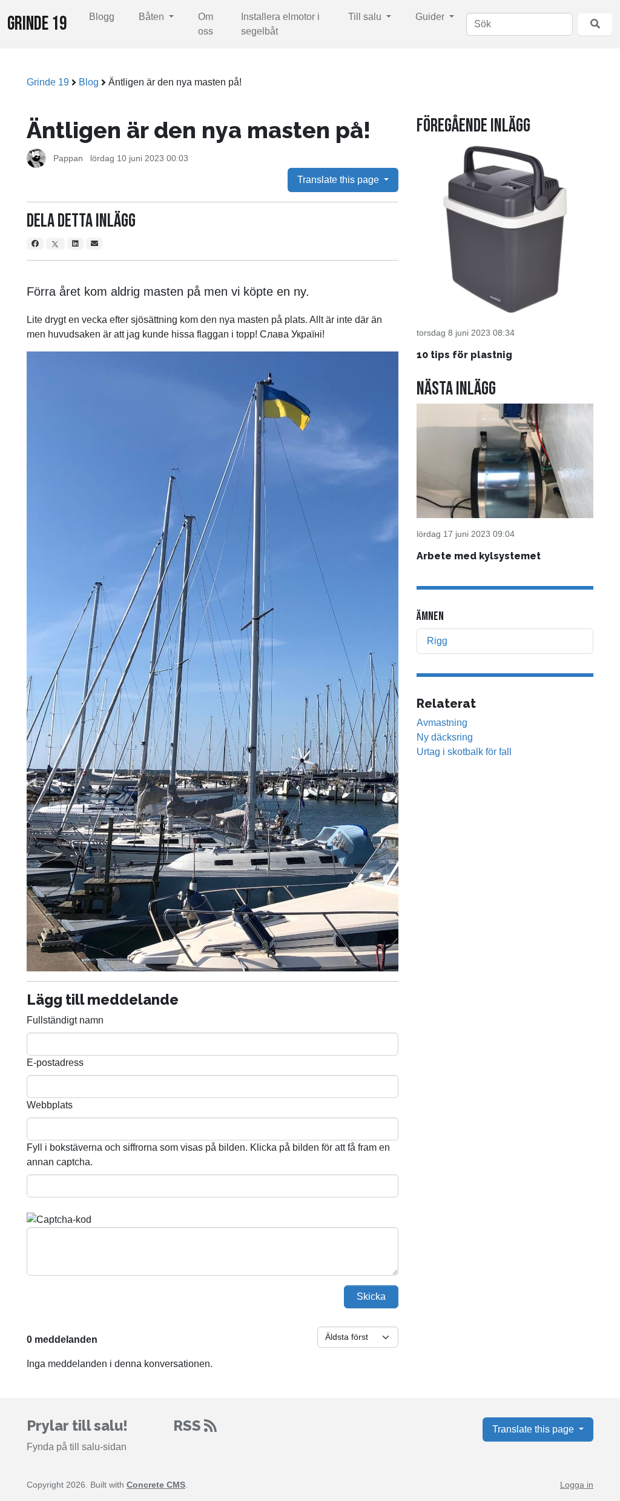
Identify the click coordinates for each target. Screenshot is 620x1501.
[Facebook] (35, 244)
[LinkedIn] (75, 244)
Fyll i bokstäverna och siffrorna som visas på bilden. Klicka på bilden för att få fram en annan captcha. (208, 1154)
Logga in (576, 1484)
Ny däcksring (445, 737)
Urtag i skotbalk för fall (464, 752)
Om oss (205, 24)
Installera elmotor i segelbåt (280, 24)
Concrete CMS (156, 1484)
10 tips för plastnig (464, 355)
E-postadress (55, 1062)
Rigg (437, 641)
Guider (431, 17)
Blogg (101, 17)
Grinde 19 (37, 24)
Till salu (366, 17)
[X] (55, 244)
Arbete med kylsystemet (479, 556)
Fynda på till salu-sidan (77, 1447)
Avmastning (442, 722)
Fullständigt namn (65, 1020)
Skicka (371, 1296)
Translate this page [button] (339, 180)
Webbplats (50, 1105)
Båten (153, 17)
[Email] (94, 244)
